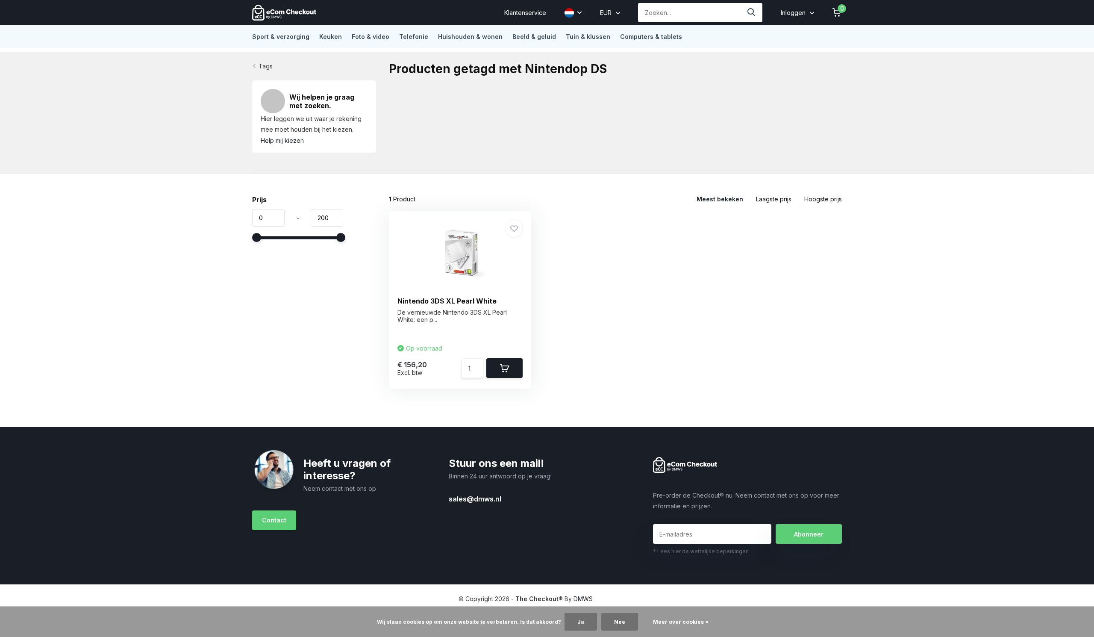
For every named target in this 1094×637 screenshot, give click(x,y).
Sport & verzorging (280, 36)
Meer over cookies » (681, 622)
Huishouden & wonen (470, 36)
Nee (619, 622)
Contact (274, 520)
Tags (266, 66)
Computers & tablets (651, 36)
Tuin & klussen (588, 36)
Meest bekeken (720, 199)
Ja (580, 622)
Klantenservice (525, 12)
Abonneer (808, 534)
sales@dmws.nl (475, 499)
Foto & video (370, 36)
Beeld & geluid (534, 36)
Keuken (330, 36)
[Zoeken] (751, 12)
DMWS (583, 598)
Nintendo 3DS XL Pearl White (447, 301)
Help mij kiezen (282, 140)
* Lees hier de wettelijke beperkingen (701, 551)
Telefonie (413, 36)
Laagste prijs (773, 199)
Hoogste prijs (823, 199)
